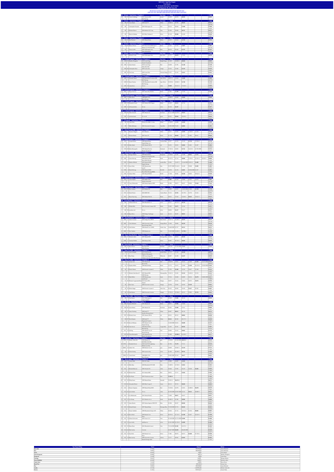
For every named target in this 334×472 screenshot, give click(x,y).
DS (153, 10)
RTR (172, 12)
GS (157, 10)
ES (155, 10)
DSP (170, 10)
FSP (175, 10)
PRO (178, 12)
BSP (167, 10)
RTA (175, 12)
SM (158, 12)
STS (183, 10)
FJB (166, 12)
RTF (169, 12)
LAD (181, 12)
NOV (184, 12)
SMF (160, 12)
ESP (173, 10)
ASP (164, 10)
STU (155, 12)
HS (159, 10)
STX (152, 12)
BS (151, 10)
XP (178, 10)
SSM (163, 12)
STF (180, 10)
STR (149, 12)
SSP (161, 10)
